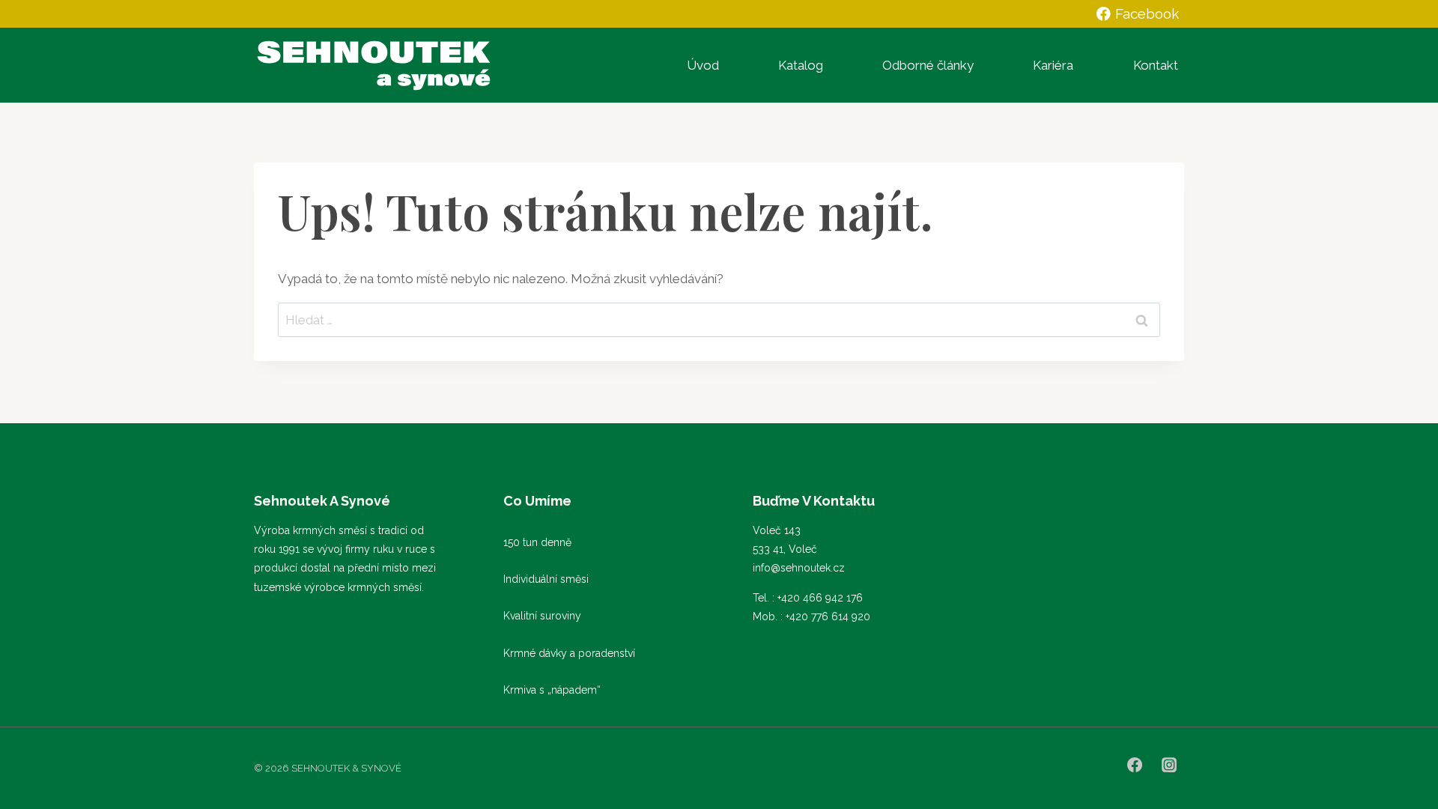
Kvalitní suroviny (542, 616)
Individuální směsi (546, 579)
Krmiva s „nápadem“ (552, 690)
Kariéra (1053, 65)
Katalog (800, 65)
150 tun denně (537, 542)
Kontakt (1155, 65)
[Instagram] (1169, 765)
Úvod (703, 65)
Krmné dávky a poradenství (569, 653)
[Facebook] (1135, 765)
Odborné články (928, 65)
